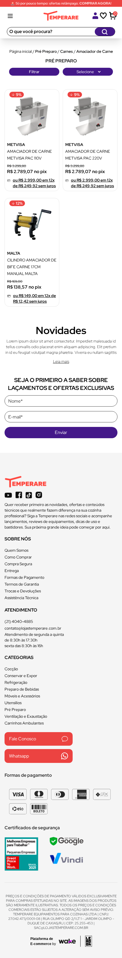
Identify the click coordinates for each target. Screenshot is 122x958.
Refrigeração (16, 682)
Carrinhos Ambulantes (24, 723)
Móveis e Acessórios (22, 696)
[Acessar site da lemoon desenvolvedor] (86, 941)
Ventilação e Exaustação (26, 716)
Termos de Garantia (22, 584)
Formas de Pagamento (24, 577)
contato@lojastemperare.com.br (33, 628)
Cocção (11, 668)
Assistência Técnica (21, 597)
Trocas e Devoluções (23, 590)
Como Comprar (18, 557)
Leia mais (61, 361)
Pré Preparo (46, 51)
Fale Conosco (22, 739)
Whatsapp (19, 756)
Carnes (66, 51)
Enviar (61, 432)
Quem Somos (16, 550)
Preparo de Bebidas (22, 689)
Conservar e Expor (21, 675)
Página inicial (20, 51)
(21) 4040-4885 (19, 621)
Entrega (12, 570)
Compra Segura (18, 563)
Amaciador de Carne (94, 51)
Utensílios (13, 702)
